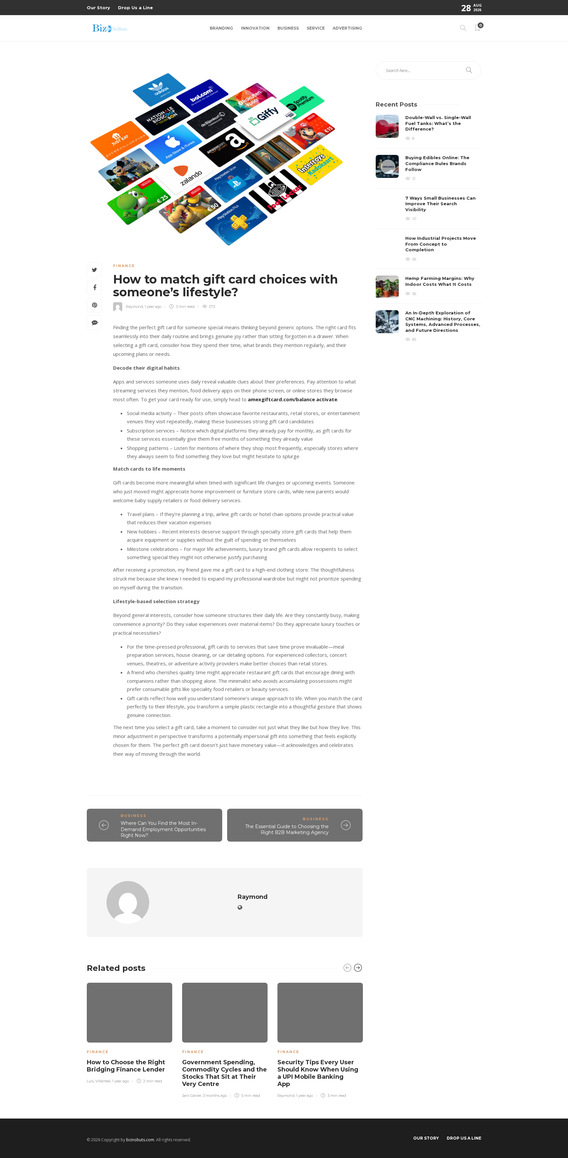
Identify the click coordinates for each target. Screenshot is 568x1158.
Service (316, 28)
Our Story (98, 7)
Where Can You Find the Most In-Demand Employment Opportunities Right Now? (163, 829)
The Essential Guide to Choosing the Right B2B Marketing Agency (287, 830)
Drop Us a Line (135, 7)
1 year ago (153, 306)
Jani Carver (191, 1095)
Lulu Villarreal (98, 1081)
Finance (124, 265)
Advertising (347, 28)
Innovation (255, 28)
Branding (221, 28)
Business (288, 28)
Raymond (134, 306)
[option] (129, 1032)
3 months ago (215, 1095)
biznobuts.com (140, 1140)
